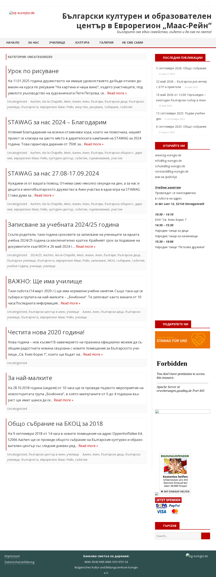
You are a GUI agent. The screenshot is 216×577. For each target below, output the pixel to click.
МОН (111, 260)
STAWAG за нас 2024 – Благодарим (57, 122)
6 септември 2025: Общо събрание (181, 127)
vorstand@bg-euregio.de (172, 171)
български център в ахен (47, 312)
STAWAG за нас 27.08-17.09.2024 (53, 173)
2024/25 (36, 255)
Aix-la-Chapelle (52, 101)
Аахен (76, 101)
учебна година (17, 266)
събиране (111, 107)
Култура (82, 42)
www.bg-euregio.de (168, 155)
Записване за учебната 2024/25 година (63, 224)
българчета (29, 107)
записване (98, 260)
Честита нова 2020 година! (46, 332)
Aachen (35, 101)
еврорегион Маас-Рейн (56, 107)
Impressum (12, 556)
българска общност (119, 153)
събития (126, 107)
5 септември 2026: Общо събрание (181, 68)
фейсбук (171, 177)
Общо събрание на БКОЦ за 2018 (55, 423)
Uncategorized (17, 101)
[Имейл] (211, 3)
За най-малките (30, 378)
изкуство (81, 107)
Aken (67, 101)
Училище (57, 42)
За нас (33, 42)
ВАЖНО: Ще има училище (45, 281)
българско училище (21, 260)
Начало (12, 42)
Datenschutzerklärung (19, 562)
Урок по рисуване (33, 71)
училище (49, 266)
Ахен (85, 101)
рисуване (96, 107)
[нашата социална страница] (199, 3)
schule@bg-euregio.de (170, 166)
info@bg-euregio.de (168, 161)
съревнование (99, 158)
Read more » (117, 93)
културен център (61, 158)
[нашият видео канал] (205, 3)
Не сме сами (132, 42)
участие (117, 158)
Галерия (106, 42)
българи (97, 101)
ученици (35, 266)
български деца (116, 101)
